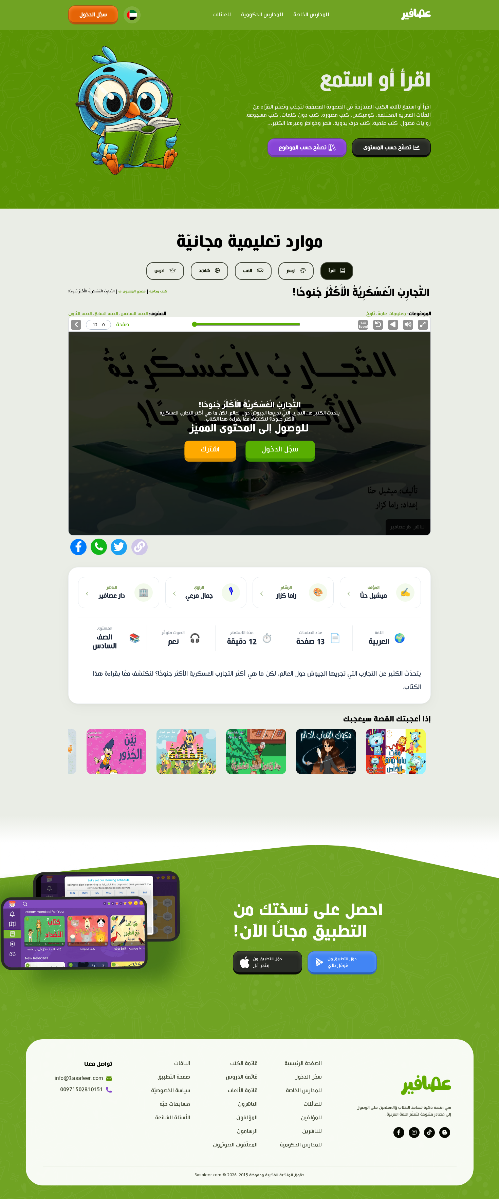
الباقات (182, 1063)
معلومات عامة (391, 313)
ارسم (291, 270)
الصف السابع (106, 313)
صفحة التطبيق (174, 1077)
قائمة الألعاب (243, 1090)
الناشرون (248, 1104)
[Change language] (132, 14)
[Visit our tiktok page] (429, 1132)
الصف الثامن (80, 313)
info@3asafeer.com (79, 1078)
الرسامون (247, 1131)
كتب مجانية (158, 291)
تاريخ (370, 313)
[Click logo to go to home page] (416, 14)
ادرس (159, 270)
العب (247, 270)
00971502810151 (81, 1089)
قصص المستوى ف (132, 291)
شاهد (204, 270)
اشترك (210, 449)
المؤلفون (247, 1118)
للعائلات (221, 15)
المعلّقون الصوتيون (235, 1145)
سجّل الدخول (93, 15)
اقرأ (332, 270)
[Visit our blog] (444, 1132)
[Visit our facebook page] (399, 1132)
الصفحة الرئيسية (303, 1063)
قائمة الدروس (242, 1077)
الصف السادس (134, 313)
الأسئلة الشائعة (172, 1118)
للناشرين (312, 1131)
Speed (363, 325)
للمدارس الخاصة (311, 15)
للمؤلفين (311, 1118)
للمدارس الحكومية (262, 15)
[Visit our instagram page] (414, 1132)
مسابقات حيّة (175, 1104)
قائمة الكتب (244, 1063)
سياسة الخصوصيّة (170, 1090)
